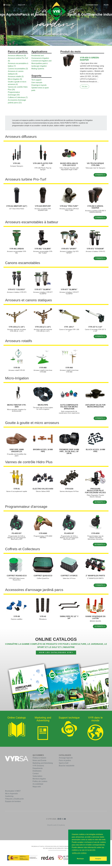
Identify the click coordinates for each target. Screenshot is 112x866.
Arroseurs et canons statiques (28, 300)
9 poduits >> (100, 175)
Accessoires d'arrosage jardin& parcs (34, 590)
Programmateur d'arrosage (26, 507)
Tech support (36, 80)
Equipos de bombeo (13, 801)
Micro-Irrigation (17, 378)
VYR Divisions (38, 766)
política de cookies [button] (79, 853)
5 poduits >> (100, 217)
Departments (38, 768)
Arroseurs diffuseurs (21, 137)
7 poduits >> (100, 258)
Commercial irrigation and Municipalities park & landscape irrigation (41, 63)
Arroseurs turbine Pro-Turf (25, 179)
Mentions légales (39, 779)
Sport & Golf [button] (77, 14)
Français (8, 5)
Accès (106, 5)
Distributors (37, 771)
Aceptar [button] (98, 858)
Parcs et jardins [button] (33, 14)
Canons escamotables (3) (18, 69)
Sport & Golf (63, 763)
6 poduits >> (100, 336)
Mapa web (37, 787)
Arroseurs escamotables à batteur (31, 222)
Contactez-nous (92, 5)
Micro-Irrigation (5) (15, 79)
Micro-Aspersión (11, 793)
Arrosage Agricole (66, 758)
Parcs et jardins (65, 760)
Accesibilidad (38, 784)
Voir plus (84, 86)
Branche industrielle (66, 766)
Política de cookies (40, 781)
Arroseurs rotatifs (18, 341)
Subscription (37, 776)
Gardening (9, 796)
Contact (36, 773)
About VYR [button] (22, 5)
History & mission (39, 758)
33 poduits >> (100, 544)
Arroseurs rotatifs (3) (16, 76)
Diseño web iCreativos (56, 825)
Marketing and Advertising (43, 763)
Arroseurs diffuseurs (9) (17, 55)
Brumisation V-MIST (13, 791)
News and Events (39, 760)
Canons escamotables (22, 263)
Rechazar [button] (80, 858)
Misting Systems (37, 69)
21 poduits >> (100, 626)
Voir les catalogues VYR (55, 652)
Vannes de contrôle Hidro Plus (28, 462)
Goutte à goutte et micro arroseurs (32, 423)
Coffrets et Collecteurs (22, 549)
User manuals (36, 82)
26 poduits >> (100, 502)
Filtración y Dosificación (14, 799)
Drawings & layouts (38, 85)
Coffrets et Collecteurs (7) (18, 97)
